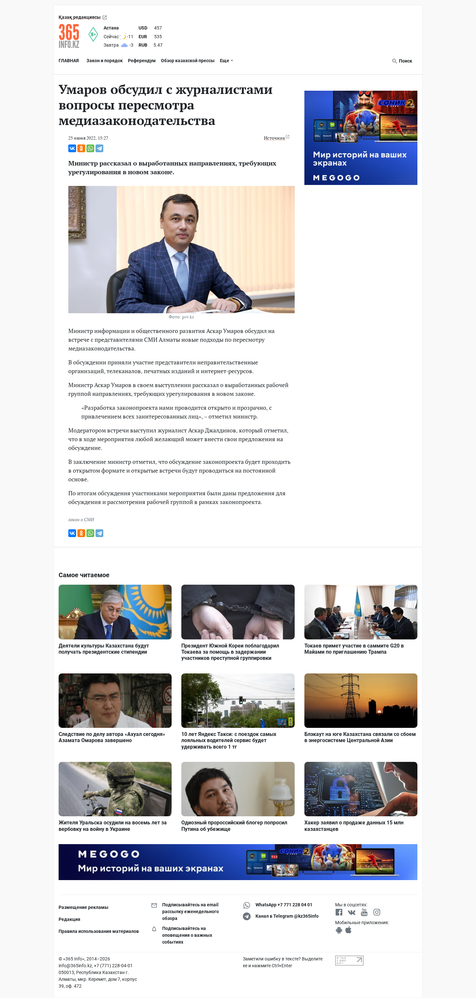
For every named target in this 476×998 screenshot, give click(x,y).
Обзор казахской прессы (188, 60)
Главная (69, 60)
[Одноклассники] (81, 148)
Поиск (405, 60)
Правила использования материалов (99, 931)
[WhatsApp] (90, 148)
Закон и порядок (104, 60)
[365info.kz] (73, 36)
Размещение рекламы (83, 907)
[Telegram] (99, 148)
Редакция (69, 919)
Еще (224, 60)
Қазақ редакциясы (80, 17)
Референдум (142, 60)
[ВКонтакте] (72, 148)
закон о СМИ (81, 519)
